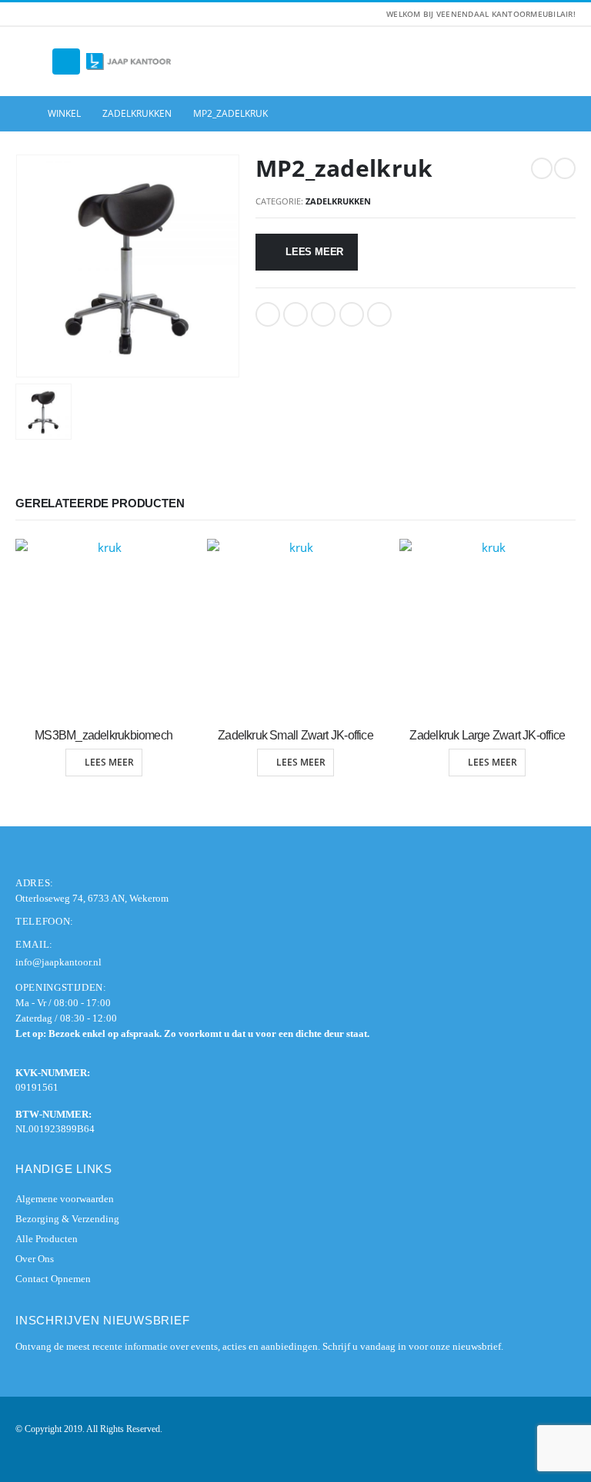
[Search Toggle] (30, 61)
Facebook (267, 314)
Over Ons (34, 1258)
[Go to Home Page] (20, 113)
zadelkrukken (338, 201)
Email (379, 314)
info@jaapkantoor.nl (58, 962)
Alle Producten (46, 1238)
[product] (103, 627)
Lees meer (314, 252)
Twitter (295, 314)
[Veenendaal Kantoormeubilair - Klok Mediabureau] (128, 62)
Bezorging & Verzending (67, 1218)
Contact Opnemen (53, 1278)
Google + (351, 314)
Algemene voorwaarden (64, 1199)
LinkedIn (323, 314)
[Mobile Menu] (66, 61)
